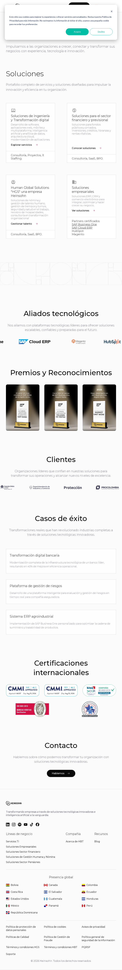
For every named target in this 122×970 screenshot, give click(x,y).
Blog (97, 841)
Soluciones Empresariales (21, 846)
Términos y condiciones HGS (22, 947)
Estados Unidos (20, 898)
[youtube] (25, 824)
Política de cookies (55, 926)
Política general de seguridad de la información (98, 939)
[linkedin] (8, 824)
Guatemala (55, 898)
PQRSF (86, 947)
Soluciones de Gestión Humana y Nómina (30, 856)
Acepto (77, 31)
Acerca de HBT (75, 841)
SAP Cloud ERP (82, 227)
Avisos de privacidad (93, 926)
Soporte (11, 954)
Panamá (53, 905)
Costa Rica (17, 892)
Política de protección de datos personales (21, 928)
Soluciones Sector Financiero (23, 851)
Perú (89, 905)
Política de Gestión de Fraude (57, 939)
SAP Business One (84, 224)
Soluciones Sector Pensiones (23, 862)
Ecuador (91, 892)
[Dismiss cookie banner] (112, 11)
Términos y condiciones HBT (60, 947)
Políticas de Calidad (17, 937)
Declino (101, 31)
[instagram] (13, 824)
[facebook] (37, 824)
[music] (19, 824)
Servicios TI (12, 841)
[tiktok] (31, 824)
